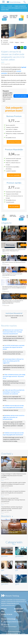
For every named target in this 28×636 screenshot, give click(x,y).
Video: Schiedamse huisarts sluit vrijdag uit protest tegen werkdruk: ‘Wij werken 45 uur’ (14, 376)
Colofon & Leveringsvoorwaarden (9, 633)
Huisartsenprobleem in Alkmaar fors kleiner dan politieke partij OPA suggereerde (13, 360)
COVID (11, 42)
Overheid (9, 6)
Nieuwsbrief (18, 611)
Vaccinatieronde (5, 44)
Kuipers (17, 42)
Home (3, 6)
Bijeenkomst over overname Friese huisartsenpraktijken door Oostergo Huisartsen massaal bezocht (13, 331)
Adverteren (18, 609)
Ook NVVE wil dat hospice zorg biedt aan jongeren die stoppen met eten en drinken (13, 347)
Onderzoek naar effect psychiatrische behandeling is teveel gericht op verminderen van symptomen (13, 391)
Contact (15, 635)
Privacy (23, 633)
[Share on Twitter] (18, 47)
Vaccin (22, 42)
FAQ (2, 611)
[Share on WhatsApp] (21, 47)
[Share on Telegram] (25, 47)
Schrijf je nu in (6, 614)
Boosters (5, 42)
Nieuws (4, 609)
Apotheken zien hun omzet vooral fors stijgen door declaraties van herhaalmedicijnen (13, 417)
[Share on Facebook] (15, 47)
